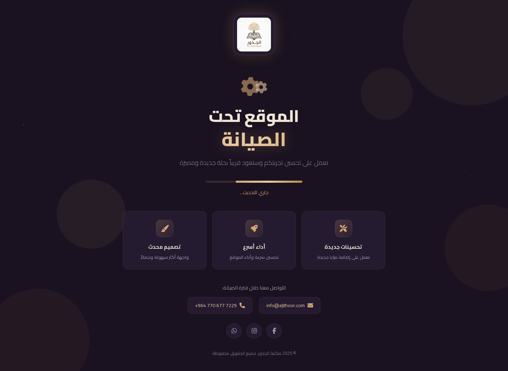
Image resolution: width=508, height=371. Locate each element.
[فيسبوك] (274, 331)
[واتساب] (234, 331)
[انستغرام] (254, 331)
